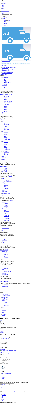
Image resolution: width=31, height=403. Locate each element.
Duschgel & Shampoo (6, 211)
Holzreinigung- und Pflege (7, 139)
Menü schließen (4, 291)
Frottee (4, 87)
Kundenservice (4, 395)
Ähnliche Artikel (2, 349)
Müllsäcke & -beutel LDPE (5, 228)
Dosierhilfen (3, 159)
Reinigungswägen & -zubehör (6, 193)
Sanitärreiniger (5, 125)
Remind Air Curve (6, 254)
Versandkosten (16, 391)
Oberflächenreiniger (6, 124)
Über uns (3, 5)
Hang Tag (5, 256)
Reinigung (5, 210)
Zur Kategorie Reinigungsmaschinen (5, 265)
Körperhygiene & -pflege (5, 298)
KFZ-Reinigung (6, 150)
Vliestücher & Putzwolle (7, 88)
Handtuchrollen (6, 111)
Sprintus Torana (6, 268)
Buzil (2, 121)
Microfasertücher (6, 187)
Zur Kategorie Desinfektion (3, 166)
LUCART (3, 208)
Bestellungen (5, 24)
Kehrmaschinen (4, 273)
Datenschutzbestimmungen (5, 384)
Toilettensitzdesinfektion (5, 170)
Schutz (4, 212)
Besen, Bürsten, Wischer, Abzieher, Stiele (7, 194)
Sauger (4, 303)
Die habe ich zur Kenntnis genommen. (9, 384)
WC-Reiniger (5, 153)
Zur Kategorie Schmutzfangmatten (4, 281)
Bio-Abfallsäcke (4, 230)
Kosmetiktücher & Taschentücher (8, 101)
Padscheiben (3, 269)
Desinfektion (5, 128)
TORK (3, 113)
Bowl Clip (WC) (6, 257)
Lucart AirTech (5, 81)
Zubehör (5, 130)
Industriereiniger (6, 132)
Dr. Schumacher (4, 202)
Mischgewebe (5, 83)
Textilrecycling (4, 311)
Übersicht (5, 21)
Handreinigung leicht (6, 215)
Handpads (3, 190)
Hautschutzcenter (6, 219)
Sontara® (5, 80)
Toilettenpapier (5, 99)
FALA (3, 155)
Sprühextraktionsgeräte (6, 305)
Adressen (5, 22)
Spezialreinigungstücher (5, 77)
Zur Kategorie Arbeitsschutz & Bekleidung (5, 236)
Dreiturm (3, 156)
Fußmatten (5, 186)
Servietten (5, 103)
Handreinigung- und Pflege (7, 149)
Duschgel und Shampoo (7, 218)
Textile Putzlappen (4, 85)
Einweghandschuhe (4, 240)
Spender (5, 108)
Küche (4, 135)
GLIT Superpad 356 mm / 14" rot (14, 350)
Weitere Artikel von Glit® (5, 338)
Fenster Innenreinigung (6, 180)
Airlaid (4, 79)
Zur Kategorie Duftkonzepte (4, 250)
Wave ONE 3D (6, 252)
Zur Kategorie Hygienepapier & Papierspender (6, 94)
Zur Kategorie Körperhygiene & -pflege (5, 201)
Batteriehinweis (4, 3)
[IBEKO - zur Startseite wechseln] (4, 11)
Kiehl (2, 131)
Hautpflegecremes (6, 217)
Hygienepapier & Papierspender (6, 295)
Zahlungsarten (5, 23)
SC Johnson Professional (5, 151)
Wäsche (5, 136)
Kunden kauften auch (3, 352)
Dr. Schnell (3, 141)
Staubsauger (5, 270)
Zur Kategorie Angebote (3, 74)
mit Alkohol (5, 168)
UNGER (3, 178)
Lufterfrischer (3, 253)
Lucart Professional (4, 95)
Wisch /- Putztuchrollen (6, 98)
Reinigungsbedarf (6, 185)
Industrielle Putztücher (5, 294)
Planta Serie (5, 122)
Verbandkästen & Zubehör (7, 238)
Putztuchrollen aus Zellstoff (7, 82)
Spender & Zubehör (6, 207)
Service (3, 306)
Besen (4, 183)
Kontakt (3, 6)
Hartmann (3, 204)
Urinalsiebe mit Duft (4, 251)
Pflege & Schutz (6, 206)
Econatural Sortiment (6, 96)
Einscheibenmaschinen (5, 274)
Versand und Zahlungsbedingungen (6, 313)
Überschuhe (3, 243)
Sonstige (3, 158)
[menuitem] (16, 2)
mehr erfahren (12, 93)
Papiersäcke (3, 229)
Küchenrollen (5, 107)
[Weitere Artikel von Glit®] (1, 320)
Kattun (4, 86)
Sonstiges (3, 195)
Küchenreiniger (6, 126)
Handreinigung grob (6, 216)
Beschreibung (2, 331)
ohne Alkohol (5, 169)
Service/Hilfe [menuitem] (5, 5)
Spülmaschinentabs (6, 154)
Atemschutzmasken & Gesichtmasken (7, 241)
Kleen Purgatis (4, 157)
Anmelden (5, 20)
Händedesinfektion (4, 171)
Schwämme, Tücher (4, 191)
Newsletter (3, 377)
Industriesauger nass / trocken (7, 271)
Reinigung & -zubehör (5, 297)
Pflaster (4, 239)
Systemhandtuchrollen (6, 104)
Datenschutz (3, 8)
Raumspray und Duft (6, 129)
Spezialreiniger (5, 138)
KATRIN (3, 112)
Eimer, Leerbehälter (4, 192)
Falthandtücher (5, 97)
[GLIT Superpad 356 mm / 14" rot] (5, 350)
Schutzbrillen (3, 242)
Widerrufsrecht (4, 7)
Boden (4, 123)
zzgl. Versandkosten (6, 324)
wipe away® (5, 78)
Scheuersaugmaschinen (6, 301)
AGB (2, 9)
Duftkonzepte (3, 300)
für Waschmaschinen (4, 160)
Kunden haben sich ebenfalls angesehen (5, 353)
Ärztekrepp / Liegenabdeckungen (8, 102)
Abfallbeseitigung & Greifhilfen (8, 181)
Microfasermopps (6, 188)
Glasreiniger (5, 134)
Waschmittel (5, 127)
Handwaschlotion (6, 205)
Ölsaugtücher (5, 84)
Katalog (3, 2)
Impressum (3, 316)
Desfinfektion (5, 137)
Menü (2, 12)
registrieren (9, 20)
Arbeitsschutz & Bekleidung (5, 299)
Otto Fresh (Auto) (6, 258)
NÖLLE (3, 182)
